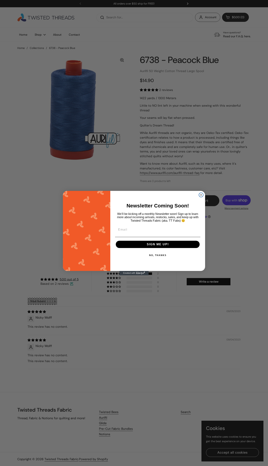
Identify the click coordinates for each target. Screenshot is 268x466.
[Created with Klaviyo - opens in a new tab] (134, 273)
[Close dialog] (201, 195)
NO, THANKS (157, 255)
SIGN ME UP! (158, 244)
